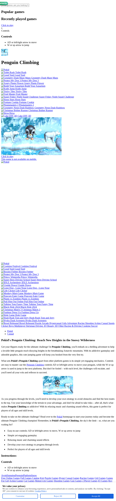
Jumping (11, 475)
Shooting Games (62, 481)
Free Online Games (10, 478)
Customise (20, 496)
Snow (34, 475)
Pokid (10, 331)
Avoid (4, 475)
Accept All (96, 496)
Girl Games (100, 478)
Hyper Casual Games (69, 478)
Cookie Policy (41, 491)
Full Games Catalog (29, 478)
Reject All (58, 496)
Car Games (29, 481)
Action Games (16, 481)
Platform (27, 475)
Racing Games (87, 478)
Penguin (19, 475)
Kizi (42, 478)
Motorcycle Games (44, 481)
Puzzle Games (51, 478)
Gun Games (76, 481)
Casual (10, 334)
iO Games (103, 481)
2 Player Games (89, 481)
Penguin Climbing (35, 364)
